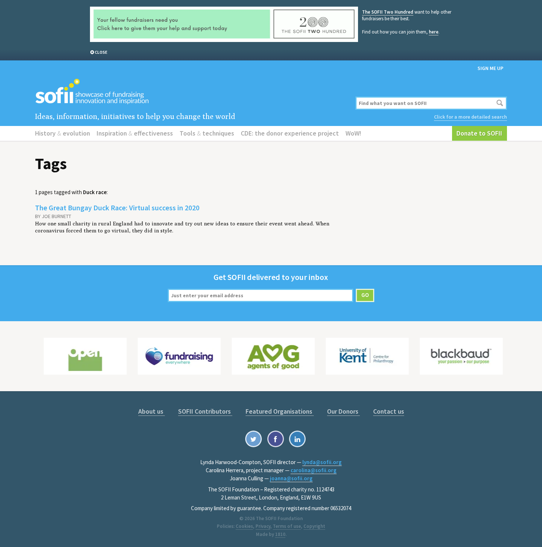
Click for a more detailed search (470, 116)
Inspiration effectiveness (135, 133)
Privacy (263, 526)
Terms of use (287, 526)
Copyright (314, 526)
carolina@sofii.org (314, 470)
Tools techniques (207, 133)
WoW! (353, 133)
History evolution (62, 133)
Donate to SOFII (479, 133)
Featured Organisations (280, 411)
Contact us (388, 411)
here (433, 32)
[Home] (191, 92)
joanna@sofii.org (291, 478)
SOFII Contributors (205, 411)
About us (151, 411)
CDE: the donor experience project (290, 133)
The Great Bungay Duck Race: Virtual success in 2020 (117, 207)
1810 (280, 534)
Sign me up (490, 68)
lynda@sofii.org (322, 462)
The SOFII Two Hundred (387, 12)
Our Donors (343, 411)
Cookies (244, 526)
